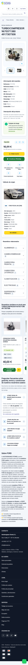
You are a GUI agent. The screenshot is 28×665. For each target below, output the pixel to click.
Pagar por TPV (5, 621)
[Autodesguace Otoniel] (6, 3)
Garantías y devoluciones (8, 592)
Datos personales (6, 560)
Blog (3, 625)
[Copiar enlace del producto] (23, 142)
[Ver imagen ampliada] (14, 55)
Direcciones (5, 568)
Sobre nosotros (6, 617)
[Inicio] (3, 20)
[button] (14, 248)
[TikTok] (11, 635)
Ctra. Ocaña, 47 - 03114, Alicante (10, 537)
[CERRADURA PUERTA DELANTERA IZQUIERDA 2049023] (12, 326)
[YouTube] (15, 635)
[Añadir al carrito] (19, 370)
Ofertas (4, 571)
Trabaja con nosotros (7, 606)
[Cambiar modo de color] (12, 8)
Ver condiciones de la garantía (11, 414)
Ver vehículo (13, 232)
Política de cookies (7, 585)
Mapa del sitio (5, 610)
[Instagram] (7, 635)
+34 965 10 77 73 (6, 541)
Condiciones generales (8, 596)
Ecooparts (4, 613)
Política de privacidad (7, 589)
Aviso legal (5, 581)
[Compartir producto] (16, 142)
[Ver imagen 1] (10, 70)
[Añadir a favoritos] (19, 142)
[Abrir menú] (8, 8)
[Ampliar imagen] (21, 63)
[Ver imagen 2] (19, 70)
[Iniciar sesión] (17, 8)
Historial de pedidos (7, 564)
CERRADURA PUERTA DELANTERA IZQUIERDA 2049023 (9, 340)
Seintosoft (12, 647)
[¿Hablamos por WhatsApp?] (24, 661)
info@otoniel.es (6, 545)
